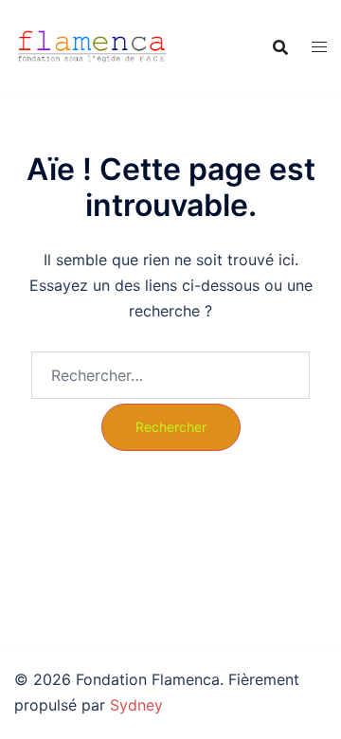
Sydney (136, 704)
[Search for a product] (280, 47)
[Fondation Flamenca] (92, 45)
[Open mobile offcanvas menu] (319, 47)
